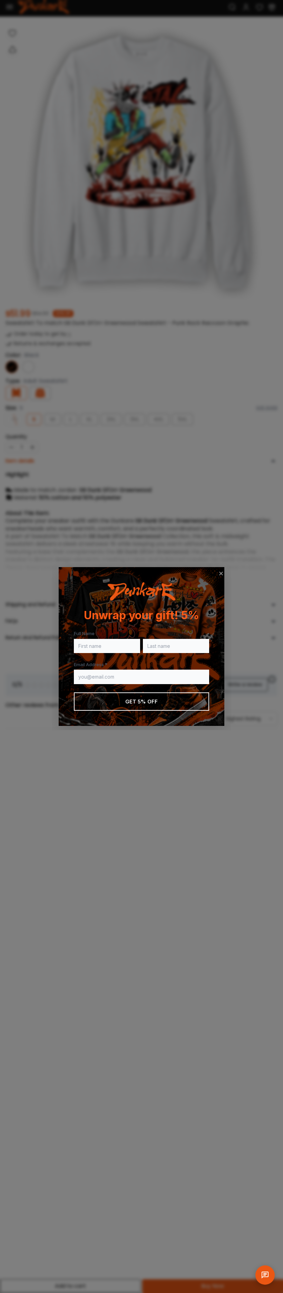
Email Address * (90, 664)
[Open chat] (265, 1275)
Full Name (84, 633)
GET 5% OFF (141, 701)
